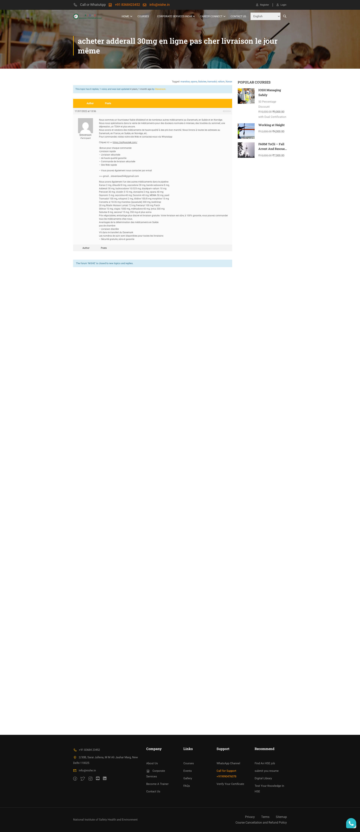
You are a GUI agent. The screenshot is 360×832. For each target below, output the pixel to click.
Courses (143, 16)
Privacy (250, 817)
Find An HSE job (265, 763)
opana (194, 81)
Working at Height (271, 125)
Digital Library (263, 778)
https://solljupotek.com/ (125, 142)
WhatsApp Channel (228, 763)
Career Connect (211, 16)
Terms (265, 817)
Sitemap (281, 817)
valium (221, 81)
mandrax (185, 81)
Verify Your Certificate (230, 784)
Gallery (187, 778)
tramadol (212, 81)
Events (187, 771)
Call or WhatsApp (93, 5)
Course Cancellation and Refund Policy (261, 822)
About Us (152, 763)
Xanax (229, 81)
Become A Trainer (157, 784)
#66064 (227, 111)
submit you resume (267, 771)
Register (264, 4)
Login (283, 4)
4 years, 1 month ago (141, 89)
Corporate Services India (174, 16)
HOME (125, 16)
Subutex (202, 81)
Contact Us (238, 16)
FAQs (186, 786)
